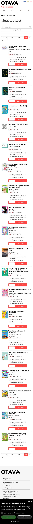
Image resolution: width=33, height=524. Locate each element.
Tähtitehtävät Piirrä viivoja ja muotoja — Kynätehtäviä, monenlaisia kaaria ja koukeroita (18, 269)
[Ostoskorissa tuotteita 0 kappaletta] (21, 11)
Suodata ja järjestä (15, 30)
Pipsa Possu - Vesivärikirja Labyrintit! (16, 413)
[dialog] (16, 511)
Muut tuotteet (11, 15)
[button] (16, 521)
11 (15, 38)
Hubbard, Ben (12, 293)
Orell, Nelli (11, 209)
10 (12, 38)
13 (22, 38)
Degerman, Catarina (14, 49)
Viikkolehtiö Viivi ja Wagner (17, 144)
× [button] (31, 501)
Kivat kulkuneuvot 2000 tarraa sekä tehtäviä (19, 391)
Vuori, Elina (11, 373)
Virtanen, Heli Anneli (13, 168)
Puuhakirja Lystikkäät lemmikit (18, 124)
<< (3, 38)
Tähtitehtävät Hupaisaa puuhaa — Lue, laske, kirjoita (19, 186)
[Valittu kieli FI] (24, 1)
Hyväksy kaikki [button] (9, 517)
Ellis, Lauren (20, 293)
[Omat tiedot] (29, 10)
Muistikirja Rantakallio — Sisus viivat (18, 249)
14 (26, 38)
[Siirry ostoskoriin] (21, 10)
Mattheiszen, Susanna (14, 334)
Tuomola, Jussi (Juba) (14, 146)
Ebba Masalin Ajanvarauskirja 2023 (19, 69)
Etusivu (3, 15)
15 (29, 38)
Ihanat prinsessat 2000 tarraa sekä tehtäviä (19, 290)
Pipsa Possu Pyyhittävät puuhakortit (16, 312)
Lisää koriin (20, 64)
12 (19, 38)
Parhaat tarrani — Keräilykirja (17, 106)
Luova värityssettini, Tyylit (16, 207)
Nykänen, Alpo (12, 394)
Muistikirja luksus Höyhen (16, 88)
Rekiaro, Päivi (27, 293)
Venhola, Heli (12, 126)
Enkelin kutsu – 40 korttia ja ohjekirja (17, 47)
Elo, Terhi (22, 49)
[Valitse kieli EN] (31, 1)
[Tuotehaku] (12, 10)
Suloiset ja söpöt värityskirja (17, 434)
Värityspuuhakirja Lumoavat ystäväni (17, 228)
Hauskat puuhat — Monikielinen (18, 371)
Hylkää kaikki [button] (24, 517)
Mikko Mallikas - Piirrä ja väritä (18, 352)
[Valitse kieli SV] (27, 1)
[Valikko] (4, 10)
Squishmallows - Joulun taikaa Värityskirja (17, 165)
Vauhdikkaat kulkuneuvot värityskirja (16, 331)
